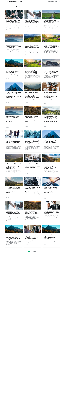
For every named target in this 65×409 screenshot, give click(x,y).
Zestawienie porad (51, 1)
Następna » (34, 251)
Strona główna (57, 1)
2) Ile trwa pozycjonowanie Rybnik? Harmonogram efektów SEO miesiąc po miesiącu (51, 212)
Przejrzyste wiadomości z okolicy (13, 1)
